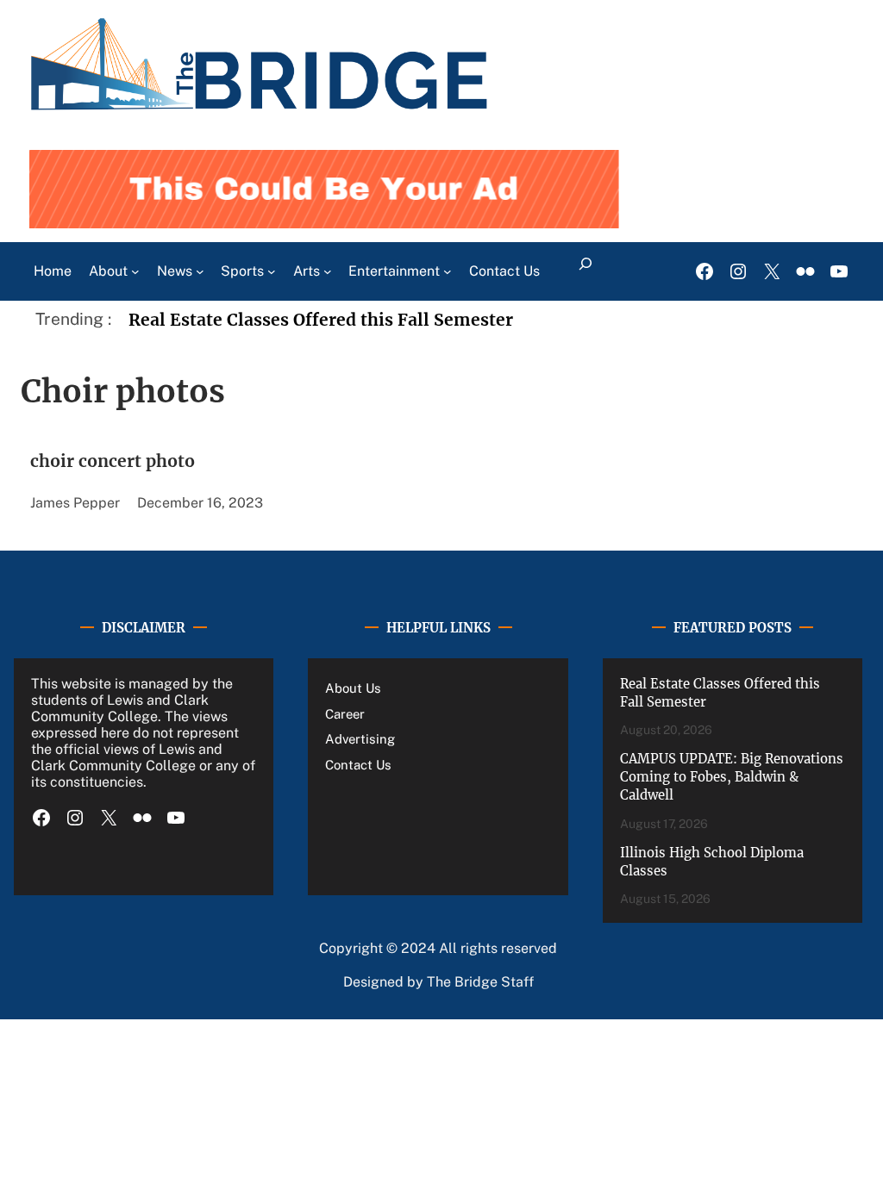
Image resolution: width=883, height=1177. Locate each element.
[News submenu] (200, 271)
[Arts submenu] (327, 271)
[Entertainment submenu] (447, 271)
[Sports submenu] (271, 271)
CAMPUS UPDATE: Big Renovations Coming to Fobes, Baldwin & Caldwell (731, 776)
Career (345, 714)
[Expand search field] (585, 271)
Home (53, 271)
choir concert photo (112, 461)
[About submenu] (135, 271)
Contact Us (358, 764)
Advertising (360, 739)
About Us (353, 688)
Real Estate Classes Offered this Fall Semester (320, 319)
